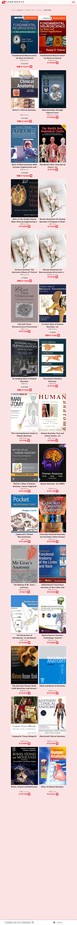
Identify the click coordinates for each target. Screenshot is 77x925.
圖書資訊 (20, 10)
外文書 (27, 10)
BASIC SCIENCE (36, 10)
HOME (13, 10)
